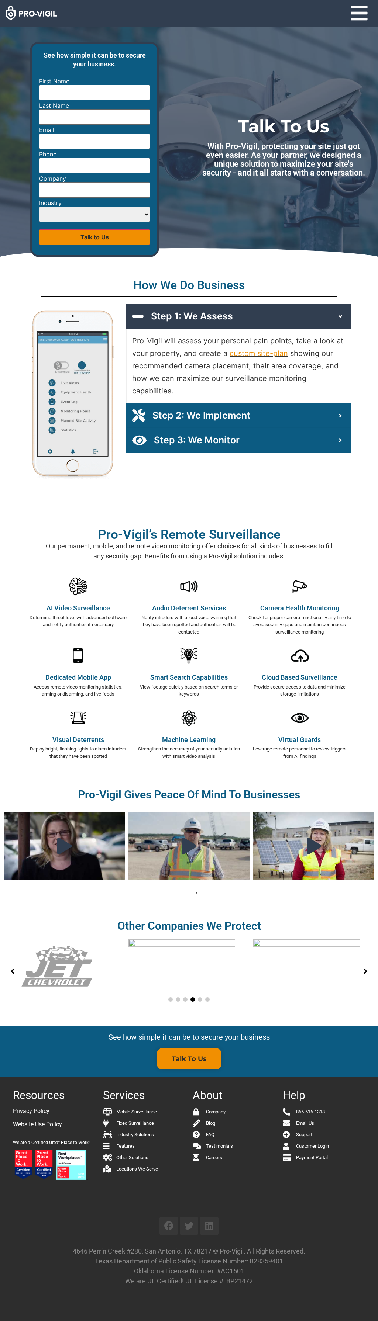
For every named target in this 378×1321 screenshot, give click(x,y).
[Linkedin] (209, 1226)
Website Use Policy (37, 1124)
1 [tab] (196, 893)
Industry (50, 203)
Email (46, 130)
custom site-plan (259, 353)
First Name (54, 81)
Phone (47, 154)
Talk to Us (94, 237)
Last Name (54, 105)
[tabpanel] (64, 846)
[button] (359, 13)
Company (52, 178)
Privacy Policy (31, 1110)
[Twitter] (189, 1226)
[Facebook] (168, 1226)
